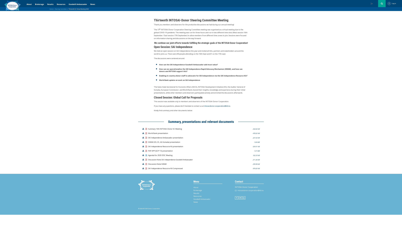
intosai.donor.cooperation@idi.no (217, 106)
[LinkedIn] (243, 197)
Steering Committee (61, 9)
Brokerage (39, 4)
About (29, 4)
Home (51, 9)
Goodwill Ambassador (78, 4)
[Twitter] (240, 197)
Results (50, 4)
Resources (61, 4)
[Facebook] (236, 197)
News (92, 4)
